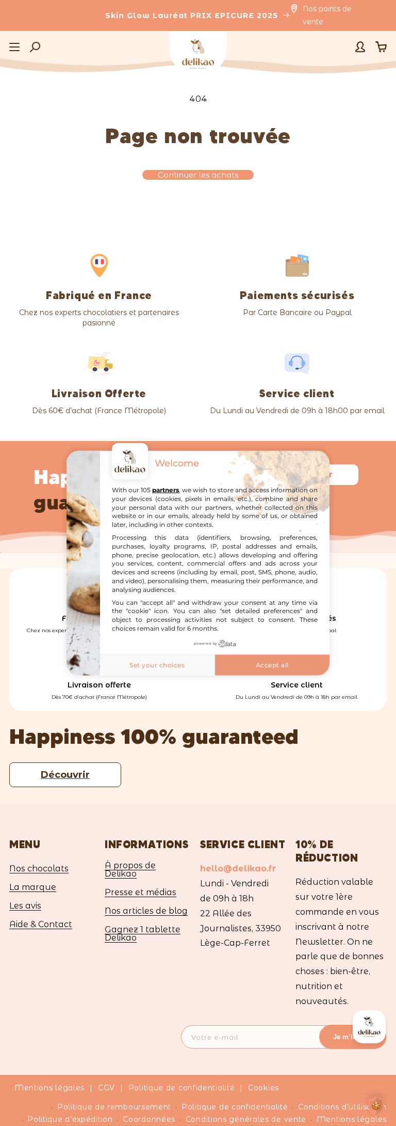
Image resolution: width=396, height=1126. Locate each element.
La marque (32, 887)
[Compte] (360, 46)
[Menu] (14, 47)
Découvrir (65, 774)
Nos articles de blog (146, 911)
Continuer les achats (198, 175)
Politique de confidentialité (181, 1087)
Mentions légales (49, 1087)
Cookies (263, 1087)
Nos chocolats (39, 869)
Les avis (25, 906)
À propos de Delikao (130, 870)
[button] (35, 47)
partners (165, 490)
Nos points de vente (327, 15)
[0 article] (381, 46)
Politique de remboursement (114, 1107)
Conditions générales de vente (246, 1119)
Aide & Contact (40, 924)
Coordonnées (149, 1119)
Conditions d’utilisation (342, 1107)
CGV (106, 1087)
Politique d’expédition (69, 1119)
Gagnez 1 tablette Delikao (142, 934)
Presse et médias (140, 892)
